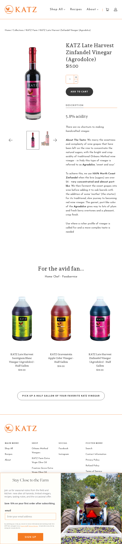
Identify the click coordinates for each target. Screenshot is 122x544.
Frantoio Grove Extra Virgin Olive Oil (42, 470)
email (8, 510)
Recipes (76, 9)
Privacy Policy (92, 460)
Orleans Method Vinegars (40, 450)
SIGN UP (30, 537)
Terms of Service (94, 471)
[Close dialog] (119, 476)
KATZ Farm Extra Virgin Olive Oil (41, 460)
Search (89, 448)
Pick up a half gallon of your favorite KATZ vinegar (61, 395)
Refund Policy (92, 465)
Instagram (64, 454)
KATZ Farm (31, 30)
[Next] (55, 140)
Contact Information (96, 454)
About (91, 9)
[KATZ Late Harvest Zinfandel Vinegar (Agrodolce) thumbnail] (33, 140)
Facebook (63, 448)
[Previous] (11, 140)
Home (8, 30)
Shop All (56, 9)
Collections (18, 30)
